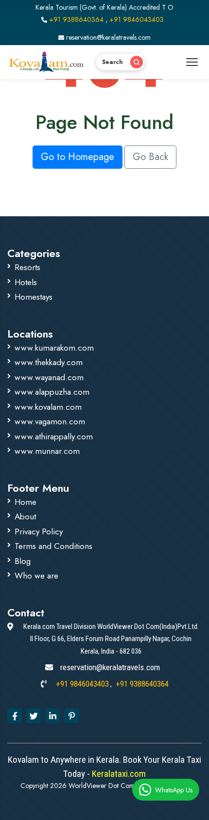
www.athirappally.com (54, 436)
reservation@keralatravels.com (107, 37)
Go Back (150, 157)
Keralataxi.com (118, 773)
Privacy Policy (39, 531)
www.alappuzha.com (52, 392)
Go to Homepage (77, 157)
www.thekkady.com (49, 362)
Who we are (36, 575)
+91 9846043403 (136, 19)
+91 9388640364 (76, 19)
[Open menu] (192, 62)
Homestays (33, 297)
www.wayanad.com (49, 377)
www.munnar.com (47, 451)
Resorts (27, 267)
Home (25, 502)
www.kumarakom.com (54, 348)
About (25, 516)
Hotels (26, 282)
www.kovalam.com (48, 407)
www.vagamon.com (50, 421)
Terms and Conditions (53, 546)
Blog (23, 561)
